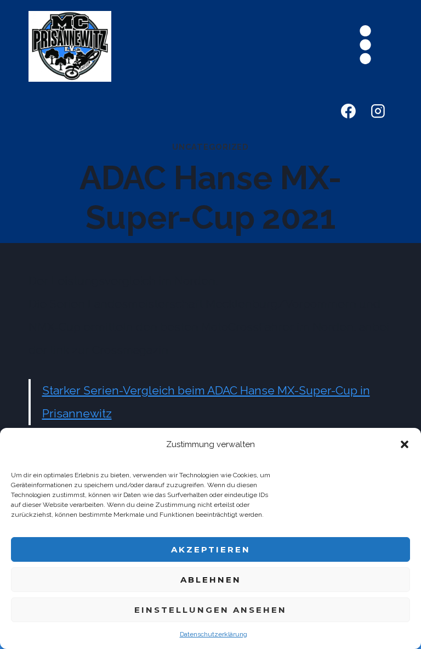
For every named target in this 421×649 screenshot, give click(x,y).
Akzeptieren (211, 549)
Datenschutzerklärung (213, 634)
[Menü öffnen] (365, 44)
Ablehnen (210, 579)
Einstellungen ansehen (210, 610)
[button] (404, 444)
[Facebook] (348, 111)
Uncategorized (210, 146)
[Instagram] (378, 111)
